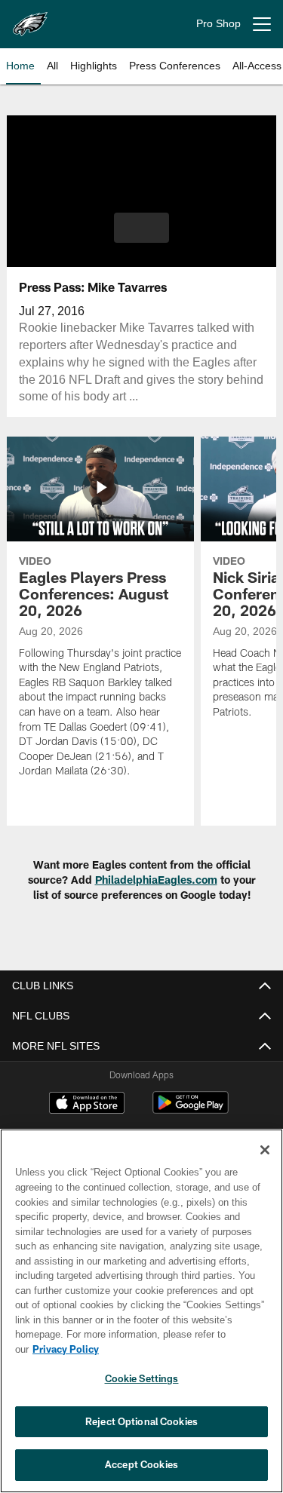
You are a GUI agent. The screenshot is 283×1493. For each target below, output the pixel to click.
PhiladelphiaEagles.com (156, 879)
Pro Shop (218, 23)
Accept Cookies (141, 1464)
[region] (141, 1318)
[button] (141, 228)
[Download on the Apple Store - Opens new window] (87, 1104)
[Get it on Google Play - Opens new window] (190, 1110)
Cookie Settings (142, 1378)
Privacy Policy (182, 1349)
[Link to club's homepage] (30, 18)
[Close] (264, 1165)
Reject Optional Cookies (141, 1421)
